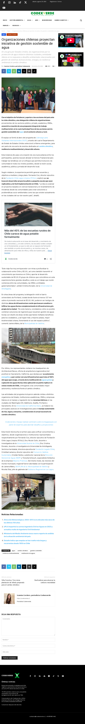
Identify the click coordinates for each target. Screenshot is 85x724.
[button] (80, 20)
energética (6, 377)
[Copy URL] (34, 71)
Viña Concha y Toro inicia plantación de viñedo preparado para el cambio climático (13, 582)
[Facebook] (4, 2)
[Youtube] (4, 8)
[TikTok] (20, 2)
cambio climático (46, 146)
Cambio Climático (12, 34)
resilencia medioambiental (11, 553)
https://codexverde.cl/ (23, 598)
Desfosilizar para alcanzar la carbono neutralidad (45, 581)
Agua (8, 31)
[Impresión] (29, 71)
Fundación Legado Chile (45, 449)
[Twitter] (25, 2)
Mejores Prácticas (20, 461)
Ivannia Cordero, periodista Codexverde (17, 66)
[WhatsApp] (14, 71)
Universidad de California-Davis (28, 406)
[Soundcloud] (44, 676)
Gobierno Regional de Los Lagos (40, 469)
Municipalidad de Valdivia (34, 323)
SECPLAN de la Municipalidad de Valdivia (31, 466)
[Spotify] (49, 676)
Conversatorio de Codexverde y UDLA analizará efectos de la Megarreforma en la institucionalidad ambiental (13, 699)
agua (22, 132)
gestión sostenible (36, 550)
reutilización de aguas (28, 553)
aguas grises (47, 380)
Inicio (3, 31)
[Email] (24, 71)
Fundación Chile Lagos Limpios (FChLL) (21, 178)
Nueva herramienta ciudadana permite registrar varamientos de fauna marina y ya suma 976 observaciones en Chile (14, 687)
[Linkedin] (14, 2)
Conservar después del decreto (11, 705)
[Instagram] (9, 2)
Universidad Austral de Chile (28, 443)
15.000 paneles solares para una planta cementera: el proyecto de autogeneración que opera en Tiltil (14, 693)
